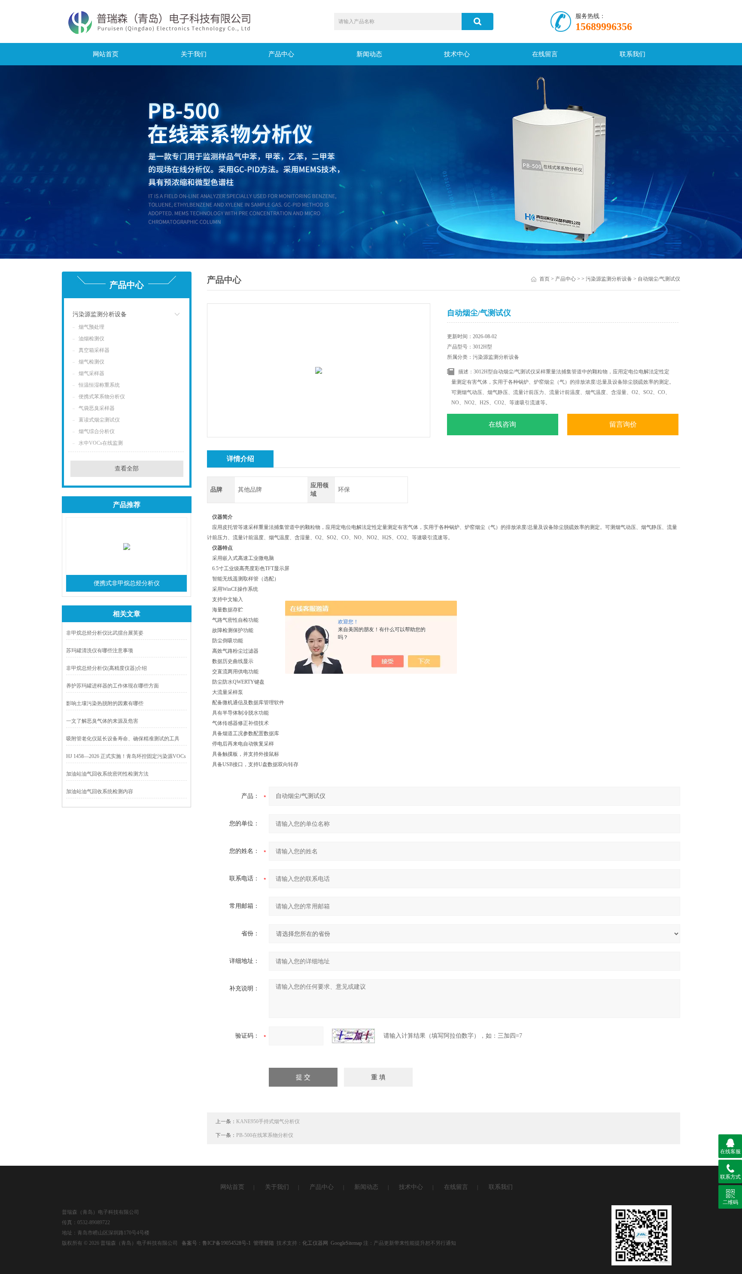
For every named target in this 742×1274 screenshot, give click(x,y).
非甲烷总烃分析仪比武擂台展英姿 (104, 633)
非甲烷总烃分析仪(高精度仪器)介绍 (106, 668)
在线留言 (545, 54)
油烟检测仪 (91, 339)
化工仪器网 (315, 1243)
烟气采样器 (91, 373)
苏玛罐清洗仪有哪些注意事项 (99, 651)
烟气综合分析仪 (97, 431)
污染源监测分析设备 (100, 314)
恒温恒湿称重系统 (99, 385)
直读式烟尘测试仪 (99, 420)
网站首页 (106, 54)
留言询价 (623, 424)
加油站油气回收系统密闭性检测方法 (107, 774)
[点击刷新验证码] (353, 1036)
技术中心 (457, 54)
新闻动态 (369, 54)
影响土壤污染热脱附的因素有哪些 (104, 703)
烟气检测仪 (91, 362)
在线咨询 (502, 424)
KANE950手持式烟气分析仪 (268, 1121)
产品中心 (281, 54)
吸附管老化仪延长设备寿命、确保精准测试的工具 (122, 739)
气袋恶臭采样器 (97, 408)
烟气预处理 (91, 327)
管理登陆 (263, 1243)
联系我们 (632, 54)
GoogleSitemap (346, 1243)
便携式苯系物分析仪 (102, 397)
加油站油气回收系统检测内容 (99, 791)
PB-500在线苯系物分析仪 (264, 1135)
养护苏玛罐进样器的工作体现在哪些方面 (112, 686)
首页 (544, 279)
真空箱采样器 (94, 350)
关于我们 (194, 54)
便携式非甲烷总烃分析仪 (127, 583)
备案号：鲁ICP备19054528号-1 (216, 1243)
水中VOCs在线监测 (101, 443)
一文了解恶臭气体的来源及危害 (102, 721)
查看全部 (127, 468)
